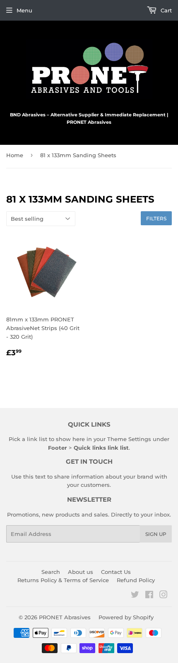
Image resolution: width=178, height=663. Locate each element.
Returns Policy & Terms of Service (63, 580)
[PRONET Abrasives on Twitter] (135, 595)
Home (14, 155)
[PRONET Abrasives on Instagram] (163, 595)
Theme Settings (129, 439)
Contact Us (116, 572)
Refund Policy (136, 580)
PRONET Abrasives (65, 617)
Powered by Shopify (126, 617)
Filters (156, 218)
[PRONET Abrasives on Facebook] (149, 595)
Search (50, 572)
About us (80, 572)
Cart (165, 10)
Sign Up (155, 534)
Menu (24, 10)
